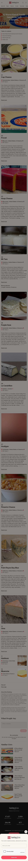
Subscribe (14, 857)
